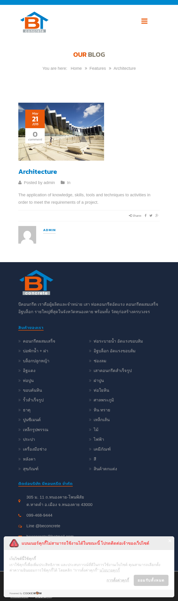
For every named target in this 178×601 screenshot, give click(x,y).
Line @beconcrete (43, 526)
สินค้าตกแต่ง (105, 469)
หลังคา (29, 459)
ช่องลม (100, 361)
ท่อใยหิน (101, 390)
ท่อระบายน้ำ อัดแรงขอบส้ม (118, 341)
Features (97, 68)
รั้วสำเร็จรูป (33, 400)
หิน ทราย (102, 410)
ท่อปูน (28, 380)
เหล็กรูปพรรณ (35, 429)
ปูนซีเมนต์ (32, 419)
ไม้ (96, 429)
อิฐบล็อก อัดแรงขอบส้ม (115, 351)
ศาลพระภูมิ (104, 400)
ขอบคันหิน (32, 390)
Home (76, 68)
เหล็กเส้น (102, 419)
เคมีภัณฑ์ (102, 449)
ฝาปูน (99, 380)
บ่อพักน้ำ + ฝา (35, 351)
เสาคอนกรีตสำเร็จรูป (113, 370)
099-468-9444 (39, 515)
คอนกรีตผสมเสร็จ (39, 341)
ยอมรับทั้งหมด (151, 580)
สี (95, 459)
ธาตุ (27, 410)
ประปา (29, 439)
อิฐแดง (29, 370)
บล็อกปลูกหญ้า (36, 361)
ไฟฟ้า (99, 439)
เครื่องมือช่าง (35, 449)
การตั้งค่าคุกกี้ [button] (118, 580)
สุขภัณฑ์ (30, 469)
